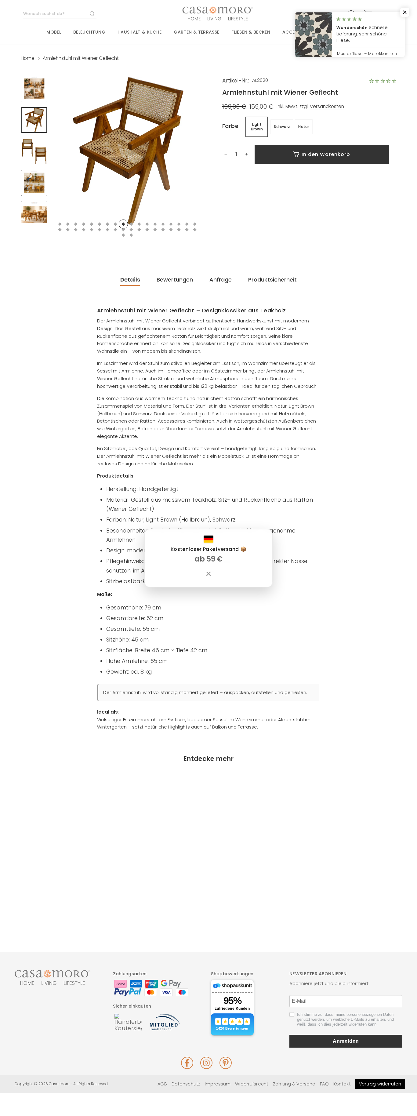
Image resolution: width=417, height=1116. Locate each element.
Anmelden (346, 1041)
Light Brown (257, 126)
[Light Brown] (55, 909)
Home (27, 58)
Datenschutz (186, 1084)
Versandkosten (327, 107)
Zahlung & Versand (294, 1084)
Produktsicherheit (272, 279)
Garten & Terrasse (196, 32)
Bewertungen (175, 279)
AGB (162, 1084)
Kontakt (342, 1084)
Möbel (53, 32)
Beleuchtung (89, 32)
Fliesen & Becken (250, 32)
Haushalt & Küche (140, 32)
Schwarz (282, 126)
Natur (303, 126)
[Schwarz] (64, 909)
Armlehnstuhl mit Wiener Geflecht (64, 886)
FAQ (324, 1084)
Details (130, 279)
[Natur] (73, 909)
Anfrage (220, 279)
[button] (382, 81)
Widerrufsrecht (251, 1084)
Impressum (217, 1084)
